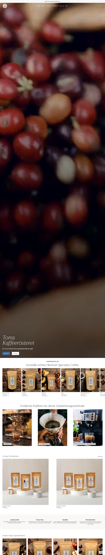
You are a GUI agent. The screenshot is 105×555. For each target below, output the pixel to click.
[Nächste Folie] (101, 1)
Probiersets (15, 353)
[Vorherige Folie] (3, 1)
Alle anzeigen (100, 456)
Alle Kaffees (6, 353)
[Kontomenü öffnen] (98, 6)
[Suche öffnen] (96, 6)
